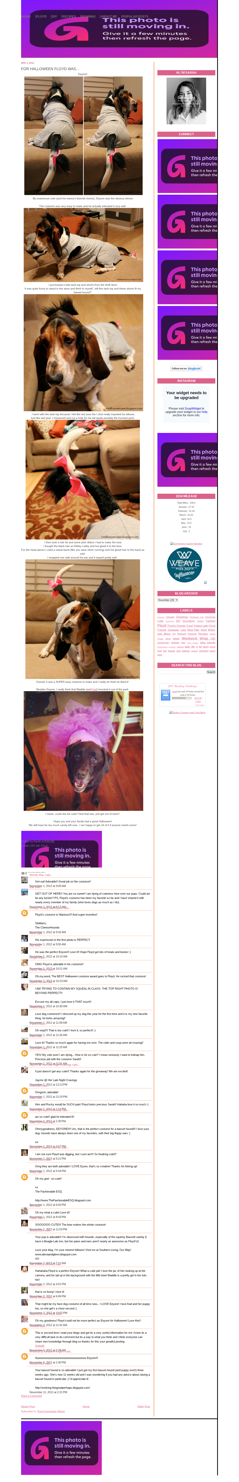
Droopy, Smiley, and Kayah (46, 908)
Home (86, 1406)
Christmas (182, 616)
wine (159, 655)
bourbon (172, 647)
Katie (33, 1036)
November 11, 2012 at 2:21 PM (48, 1392)
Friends (161, 629)
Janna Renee (38, 1297)
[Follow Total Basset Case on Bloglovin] (186, 370)
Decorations (189, 621)
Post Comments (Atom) (51, 1411)
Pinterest (181, 634)
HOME (26, 16)
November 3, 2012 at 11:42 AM (48, 1325)
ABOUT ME (109, 16)
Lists (183, 629)
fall (200, 647)
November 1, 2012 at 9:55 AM (48, 944)
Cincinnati (210, 617)
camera (180, 647)
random (194, 651)
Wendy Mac (37, 874)
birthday (175, 642)
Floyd (161, 625)
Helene (34, 1007)
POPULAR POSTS (135, 16)
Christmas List (197, 617)
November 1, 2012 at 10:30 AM (48, 1006)
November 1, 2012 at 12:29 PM (48, 1096)
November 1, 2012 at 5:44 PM (48, 1171)
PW (174, 634)
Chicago (170, 617)
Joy (32, 945)
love (178, 651)
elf (197, 647)
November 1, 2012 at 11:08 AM (48, 1022)
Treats (160, 639)
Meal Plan (193, 629)
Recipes (203, 633)
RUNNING (88, 16)
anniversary (163, 642)
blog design (193, 643)
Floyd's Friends (176, 625)
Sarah (174, 691)
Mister (204, 630)
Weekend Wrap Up (198, 638)
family (206, 647)
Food (190, 625)
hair (165, 651)
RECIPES (69, 16)
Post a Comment (31, 1395)
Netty (33, 1172)
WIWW (176, 638)
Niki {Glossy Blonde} (42, 1264)
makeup (186, 651)
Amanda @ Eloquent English (47, 1351)
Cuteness (170, 621)
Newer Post (28, 1406)
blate (183, 643)
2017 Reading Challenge (182, 686)
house (171, 650)
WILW (168, 639)
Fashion (210, 620)
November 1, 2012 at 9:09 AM (48, 886)
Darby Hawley (38, 969)
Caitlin (33, 1218)
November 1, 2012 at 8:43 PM (48, 1217)
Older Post (143, 1406)
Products (192, 634)
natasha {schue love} (42, 1314)
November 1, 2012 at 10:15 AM (48, 956)
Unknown (35, 1048)
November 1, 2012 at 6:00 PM (48, 1204)
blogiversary (162, 647)
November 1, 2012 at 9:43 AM (48, 932)
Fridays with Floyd (204, 625)
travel (212, 651)
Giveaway (173, 629)
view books (199, 705)
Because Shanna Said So (45, 1147)
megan (34, 957)
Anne (33, 933)
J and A (34, 1023)
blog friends (207, 642)
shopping (204, 651)
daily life (190, 646)
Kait (94, 689)
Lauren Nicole (38, 982)
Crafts (160, 621)
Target (212, 634)
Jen (32, 1205)
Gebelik (34, 1326)
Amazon (160, 617)
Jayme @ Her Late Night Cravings (51, 1064)
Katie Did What (39, 1122)
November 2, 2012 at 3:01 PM (48, 1284)
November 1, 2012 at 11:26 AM (48, 1035)
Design (200, 621)
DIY (54, 16)
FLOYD (41, 16)
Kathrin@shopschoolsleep (45, 1110)
